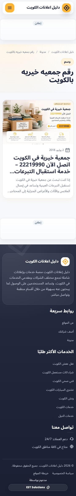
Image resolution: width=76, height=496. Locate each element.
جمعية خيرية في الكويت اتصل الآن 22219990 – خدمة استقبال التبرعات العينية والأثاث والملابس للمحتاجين (41, 164)
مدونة (43, 52)
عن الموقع (68, 323)
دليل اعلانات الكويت (43, 7)
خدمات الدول (66, 416)
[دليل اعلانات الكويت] (66, 7)
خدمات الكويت (65, 407)
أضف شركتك (66, 331)
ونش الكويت (66, 398)
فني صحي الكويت (63, 381)
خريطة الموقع (41, 473)
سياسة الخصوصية (63, 473)
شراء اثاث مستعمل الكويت (58, 372)
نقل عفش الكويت (63, 364)
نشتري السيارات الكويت (60, 390)
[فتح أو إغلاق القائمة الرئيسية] (9, 7)
